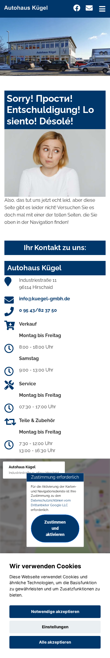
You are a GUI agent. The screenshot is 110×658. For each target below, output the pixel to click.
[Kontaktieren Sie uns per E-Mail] (89, 8)
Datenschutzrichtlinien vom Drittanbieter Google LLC (51, 502)
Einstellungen (55, 626)
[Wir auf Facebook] (76, 8)
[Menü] (102, 9)
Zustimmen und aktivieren (55, 528)
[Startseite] (28, 7)
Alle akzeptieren (55, 642)
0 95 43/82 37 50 (38, 310)
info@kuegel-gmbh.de (44, 298)
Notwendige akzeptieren (55, 611)
